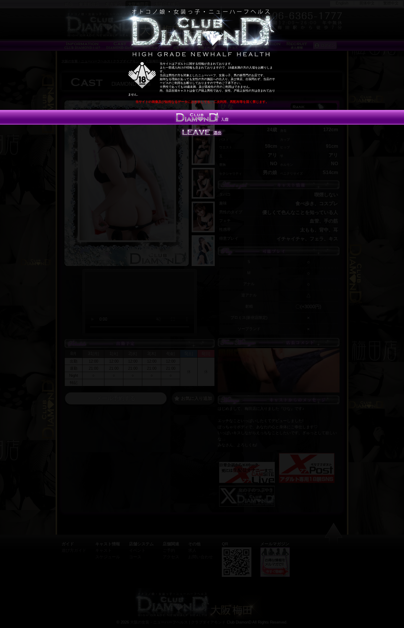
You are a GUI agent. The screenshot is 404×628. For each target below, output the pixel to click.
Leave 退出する (202, 132)
